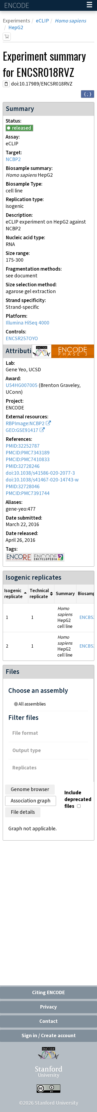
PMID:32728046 (23, 486)
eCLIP (42, 21)
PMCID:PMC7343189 (28, 453)
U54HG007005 (21, 385)
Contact (48, 1021)
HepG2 (15, 27)
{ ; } (87, 94)
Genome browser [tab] (30, 789)
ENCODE (17, 5)
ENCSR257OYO (22, 338)
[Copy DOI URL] (6, 84)
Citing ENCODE (48, 992)
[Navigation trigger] (89, 5)
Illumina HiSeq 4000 (27, 323)
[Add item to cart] (7, 36)
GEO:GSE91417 (22, 430)
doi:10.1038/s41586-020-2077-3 (40, 473)
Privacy (48, 1007)
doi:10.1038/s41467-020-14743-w (42, 480)
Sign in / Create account (49, 1035)
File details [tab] (23, 812)
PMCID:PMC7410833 (28, 459)
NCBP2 (13, 159)
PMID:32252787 (23, 446)
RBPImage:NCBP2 (25, 423)
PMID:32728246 (23, 466)
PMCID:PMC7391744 (28, 493)
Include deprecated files (77, 799)
